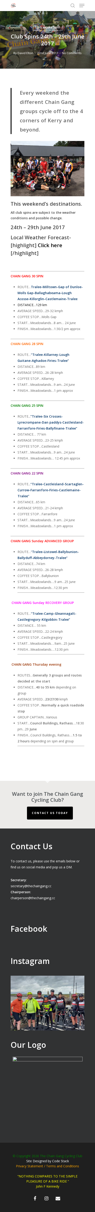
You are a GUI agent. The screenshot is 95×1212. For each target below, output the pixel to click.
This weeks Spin (47, 27)
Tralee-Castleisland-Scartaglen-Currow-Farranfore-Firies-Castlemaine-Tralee (51, 490)
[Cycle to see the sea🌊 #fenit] (47, 1012)
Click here (50, 245)
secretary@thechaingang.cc (31, 886)
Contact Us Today (50, 813)
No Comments (72, 53)
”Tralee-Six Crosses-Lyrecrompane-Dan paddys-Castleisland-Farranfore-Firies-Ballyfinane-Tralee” (51, 422)
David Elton (25, 53)
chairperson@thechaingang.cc (33, 898)
